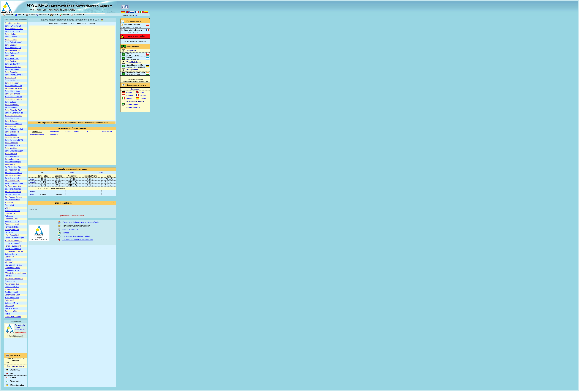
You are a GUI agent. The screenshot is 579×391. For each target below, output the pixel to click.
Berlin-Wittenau (11, 154)
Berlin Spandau (11, 45)
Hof (11, 374)
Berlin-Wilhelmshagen (14, 151)
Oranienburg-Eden (12, 270)
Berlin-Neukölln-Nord (13, 116)
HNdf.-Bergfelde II (12, 235)
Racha (89, 132)
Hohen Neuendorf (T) (13, 240)
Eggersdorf (9, 205)
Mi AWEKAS (78, 14)
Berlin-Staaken (11, 135)
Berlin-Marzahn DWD (13, 110)
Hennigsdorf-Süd (12, 230)
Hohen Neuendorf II (13, 246)
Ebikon (13, 377)
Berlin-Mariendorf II (12, 107)
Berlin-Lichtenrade (12, 94)
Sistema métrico (132, 104)
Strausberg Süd (11, 311)
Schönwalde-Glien (12, 295)
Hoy (42, 172)
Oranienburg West (12, 268)
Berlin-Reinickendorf (13, 124)
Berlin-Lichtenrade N (13, 97)
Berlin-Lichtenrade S (13, 99)
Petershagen (10, 281)
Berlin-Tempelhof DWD (14, 140)
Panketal (8, 276)
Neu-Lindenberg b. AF (14, 265)
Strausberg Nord (11, 308)
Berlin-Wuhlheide (12, 156)
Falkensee (9, 216)
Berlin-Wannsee (11, 143)
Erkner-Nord (10, 213)
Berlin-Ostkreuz (11, 121)
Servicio (65, 14)
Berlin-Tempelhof (12, 137)
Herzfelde (9, 232)
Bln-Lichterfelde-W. (12, 181)
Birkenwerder (10, 164)
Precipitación (107, 132)
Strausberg (9, 306)
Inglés (142, 92)
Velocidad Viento (72, 132)
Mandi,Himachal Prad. (136, 73)
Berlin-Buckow (11, 61)
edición (112, 203)
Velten (7, 314)
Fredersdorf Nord (12, 221)
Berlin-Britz (9, 56)
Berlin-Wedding (11, 148)
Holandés (129, 95)
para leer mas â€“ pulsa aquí (72, 216)
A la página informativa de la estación (77, 240)
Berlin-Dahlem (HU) (13, 67)
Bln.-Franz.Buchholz (13, 189)
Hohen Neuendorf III (13, 249)
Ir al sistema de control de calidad (76, 236)
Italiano (128, 98)
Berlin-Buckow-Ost (12, 64)
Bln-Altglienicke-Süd (13, 167)
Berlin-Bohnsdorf (12, 53)
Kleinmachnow (11, 254)
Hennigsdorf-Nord (12, 227)
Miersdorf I (9, 262)
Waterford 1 (15, 381)
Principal (8, 14)
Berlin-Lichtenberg (12, 91)
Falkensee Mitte (11, 219)
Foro (55, 14)
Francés (143, 95)
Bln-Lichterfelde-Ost (13, 175)
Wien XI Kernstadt (132, 25)
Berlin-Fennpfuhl (11, 72)
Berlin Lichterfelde (12, 37)
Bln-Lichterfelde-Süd (13, 178)
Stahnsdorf (9, 300)
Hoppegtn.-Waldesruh (14, 251)
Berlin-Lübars (10, 102)
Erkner (7, 208)
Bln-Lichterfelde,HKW (13, 173)
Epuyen (130, 57)
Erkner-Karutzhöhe (12, 211)
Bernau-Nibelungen (13, 162)
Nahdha (130, 54)
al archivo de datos (70, 229)
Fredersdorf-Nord (12, 224)
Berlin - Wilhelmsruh (13, 26)
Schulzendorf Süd (12, 298)
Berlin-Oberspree (12, 118)
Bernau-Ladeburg (12, 159)
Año (101, 172)
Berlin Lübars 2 (11, 39)
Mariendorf (9, 257)
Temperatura (37, 132)
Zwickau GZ (15, 370)
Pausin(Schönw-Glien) (14, 279)
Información (42, 14)
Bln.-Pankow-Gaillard (13, 197)
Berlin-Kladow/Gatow (13, 88)
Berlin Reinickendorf (13, 42)
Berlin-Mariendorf (12, 105)
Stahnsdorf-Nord (11, 303)
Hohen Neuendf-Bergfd (14, 238)
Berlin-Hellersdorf (12, 83)
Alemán (129, 92)
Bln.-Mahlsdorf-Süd (13, 194)
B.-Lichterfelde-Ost (12, 23)
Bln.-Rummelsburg (12, 200)
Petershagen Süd (12, 284)
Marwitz (8, 260)
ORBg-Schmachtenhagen (15, 273)
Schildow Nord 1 (11, 289)
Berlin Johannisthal (13, 31)
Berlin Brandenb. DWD (14, 29)
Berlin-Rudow (10, 126)
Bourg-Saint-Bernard (133, 30)
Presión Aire (54, 132)
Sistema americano (133, 107)
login (136, 15)
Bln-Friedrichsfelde (12, 170)
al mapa (65, 233)
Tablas (30, 14)
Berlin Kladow (10, 34)
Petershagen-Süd (12, 287)
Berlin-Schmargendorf (14, 129)
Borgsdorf (9, 202)
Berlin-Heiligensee (12, 80)
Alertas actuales (136, 36)
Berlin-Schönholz (12, 132)
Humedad (54, 135)
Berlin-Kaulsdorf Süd (13, 86)
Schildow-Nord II (11, 292)
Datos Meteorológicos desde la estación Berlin (68, 19)
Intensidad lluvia (37, 135)
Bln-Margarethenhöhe (14, 183)
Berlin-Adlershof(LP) (13, 48)
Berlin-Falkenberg (12, 69)
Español (143, 98)
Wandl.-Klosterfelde (13, 317)
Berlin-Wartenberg (12, 145)
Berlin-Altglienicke (12, 50)
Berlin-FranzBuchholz (13, 75)
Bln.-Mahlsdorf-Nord (13, 192)
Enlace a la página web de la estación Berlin (80, 222)
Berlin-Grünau (10, 78)
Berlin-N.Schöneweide (14, 113)
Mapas (20, 14)
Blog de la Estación (63, 203)
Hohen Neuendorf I (12, 243)
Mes (72, 172)
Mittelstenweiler (17, 385)
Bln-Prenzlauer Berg (13, 186)
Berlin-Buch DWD (12, 58)
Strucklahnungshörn (135, 65)
